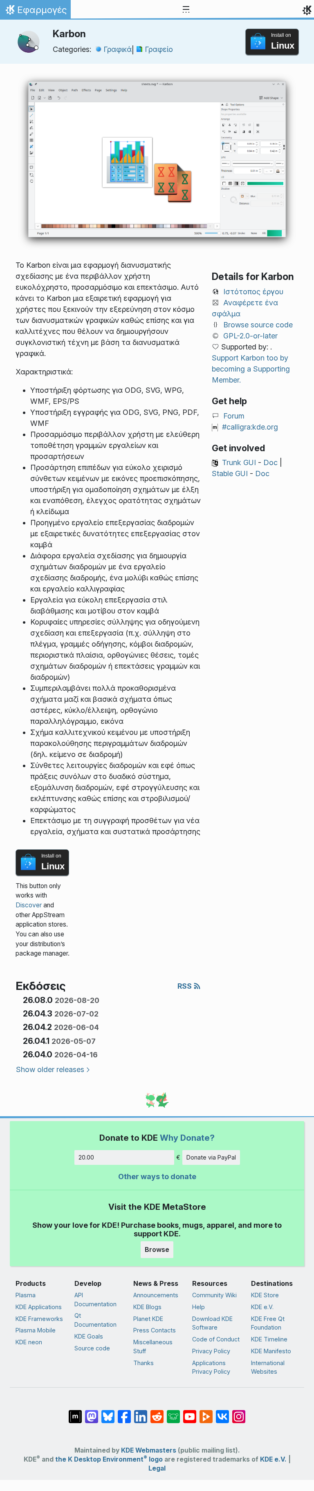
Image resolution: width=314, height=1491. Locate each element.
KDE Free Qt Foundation (268, 1323)
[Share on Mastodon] (91, 1412)
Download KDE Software (212, 1323)
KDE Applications (39, 1306)
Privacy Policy (211, 1351)
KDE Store (265, 1295)
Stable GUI (230, 473)
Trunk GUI (239, 462)
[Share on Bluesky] (107, 1412)
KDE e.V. (262, 1306)
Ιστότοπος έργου (253, 291)
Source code (92, 1348)
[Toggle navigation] (186, 10)
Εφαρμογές (35, 12)
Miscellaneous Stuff (153, 1346)
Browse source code (258, 324)
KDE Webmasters (148, 1450)
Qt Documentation (95, 1320)
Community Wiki (214, 1295)
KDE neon (29, 1342)
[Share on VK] (222, 1412)
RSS (185, 986)
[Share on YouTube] (189, 1412)
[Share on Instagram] (238, 1412)
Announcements (155, 1295)
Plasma (26, 1295)
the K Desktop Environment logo (109, 1459)
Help (198, 1306)
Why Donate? (187, 1138)
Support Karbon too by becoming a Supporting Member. (251, 369)
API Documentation (95, 1299)
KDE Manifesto (271, 1351)
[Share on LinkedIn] (140, 1412)
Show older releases (50, 1069)
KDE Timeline (269, 1339)
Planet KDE (148, 1318)
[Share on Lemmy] (173, 1412)
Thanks (143, 1362)
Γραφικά (117, 49)
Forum (233, 416)
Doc (270, 462)
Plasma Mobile (36, 1330)
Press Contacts (154, 1330)
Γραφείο (159, 49)
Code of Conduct (216, 1339)
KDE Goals (88, 1336)
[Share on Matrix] (75, 1412)
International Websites (268, 1367)
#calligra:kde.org (250, 427)
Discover (29, 905)
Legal (157, 1468)
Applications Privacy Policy (211, 1367)
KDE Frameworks (39, 1318)
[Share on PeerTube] (206, 1412)
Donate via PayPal (211, 1157)
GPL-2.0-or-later (250, 335)
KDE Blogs (147, 1306)
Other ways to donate (157, 1176)
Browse (157, 1249)
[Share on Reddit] (157, 1412)
